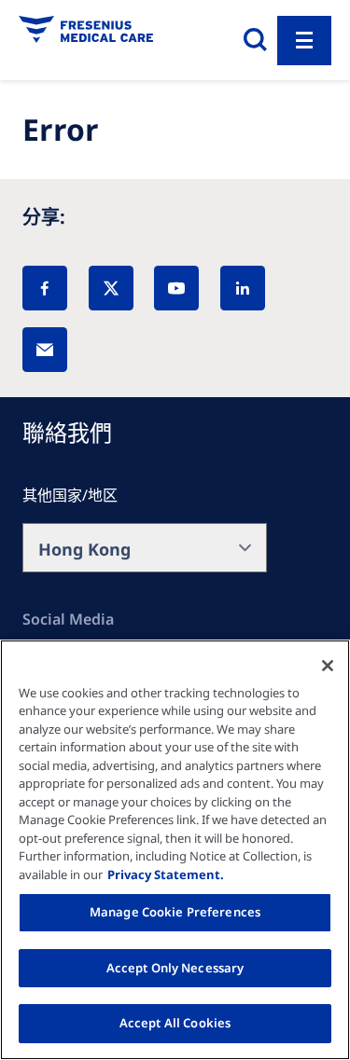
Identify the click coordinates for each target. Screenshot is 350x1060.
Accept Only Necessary (175, 967)
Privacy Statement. (165, 874)
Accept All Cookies (175, 1022)
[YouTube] (176, 288)
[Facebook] (44, 288)
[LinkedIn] (242, 288)
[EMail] (44, 349)
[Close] (327, 665)
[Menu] (304, 40)
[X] (111, 288)
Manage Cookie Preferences (175, 911)
